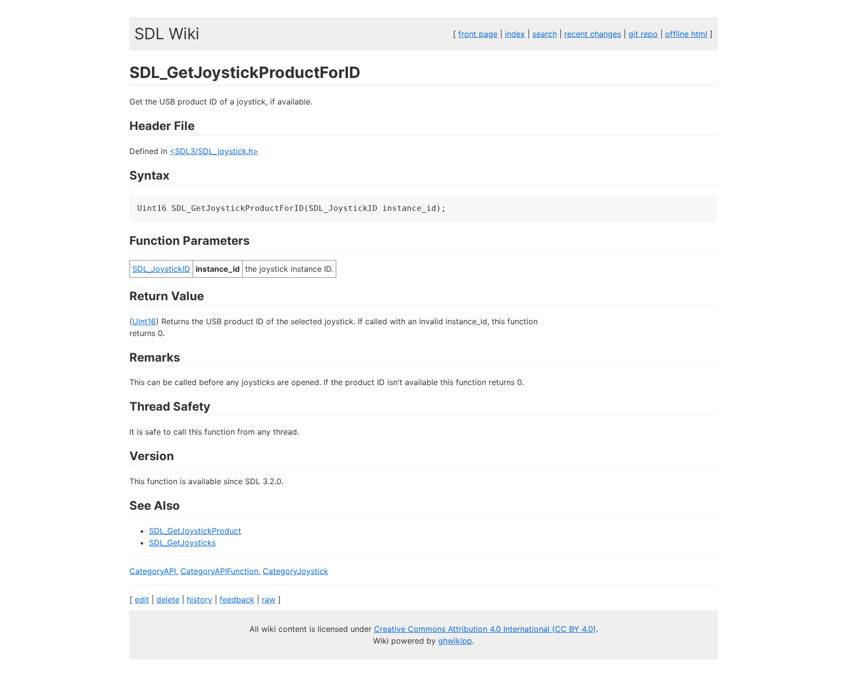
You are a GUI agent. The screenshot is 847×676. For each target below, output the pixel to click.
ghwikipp (455, 641)
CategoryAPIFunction (219, 571)
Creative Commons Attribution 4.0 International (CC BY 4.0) (485, 629)
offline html (686, 34)
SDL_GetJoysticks (182, 542)
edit (142, 599)
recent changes (592, 34)
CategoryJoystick (295, 571)
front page (478, 34)
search (544, 34)
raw (268, 599)
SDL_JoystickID (161, 269)
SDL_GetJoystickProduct (195, 531)
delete (167, 599)
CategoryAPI (152, 571)
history (199, 599)
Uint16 (144, 321)
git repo (643, 34)
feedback (237, 599)
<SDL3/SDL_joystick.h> (214, 151)
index (515, 34)
